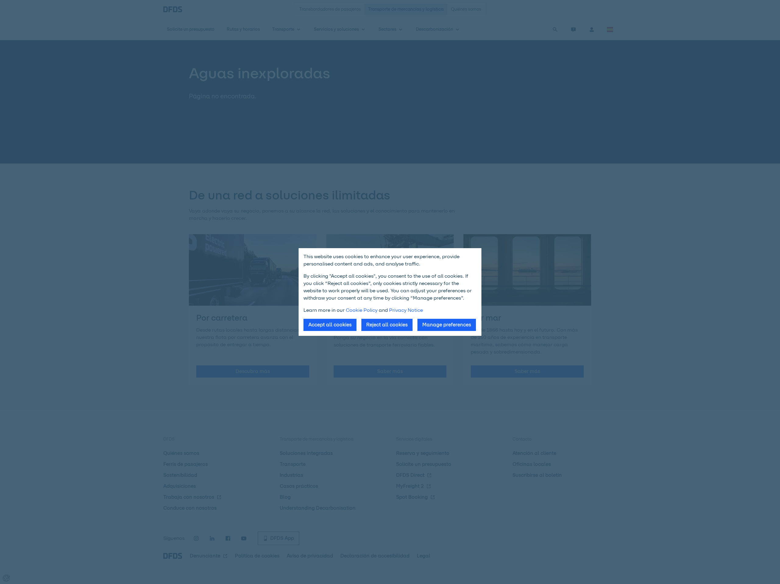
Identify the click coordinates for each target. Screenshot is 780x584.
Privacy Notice (406, 310)
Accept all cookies (330, 325)
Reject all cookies (387, 325)
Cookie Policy (362, 310)
